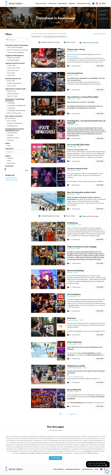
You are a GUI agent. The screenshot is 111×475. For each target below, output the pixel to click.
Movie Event (71, 318)
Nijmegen (31, 453)
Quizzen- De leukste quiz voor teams (17, 50)
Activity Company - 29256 (74, 344)
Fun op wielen (11, 73)
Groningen (38, 453)
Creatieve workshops (13, 93)
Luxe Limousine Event (75, 73)
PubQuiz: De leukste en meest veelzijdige (81, 247)
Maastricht (23, 453)
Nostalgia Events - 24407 (74, 146)
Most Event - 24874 (72, 391)
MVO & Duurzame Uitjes (14, 113)
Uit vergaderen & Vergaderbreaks (16, 105)
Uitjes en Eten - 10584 (73, 248)
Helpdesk (72, 3)
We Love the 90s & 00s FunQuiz (78, 144)
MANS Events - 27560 (73, 194)
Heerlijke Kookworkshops (14, 83)
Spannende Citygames (13, 60)
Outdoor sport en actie (13, 68)
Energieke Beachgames (13, 57)
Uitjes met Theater (12, 96)
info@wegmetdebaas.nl (73, 469)
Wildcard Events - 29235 (74, 99)
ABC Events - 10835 (72, 75)
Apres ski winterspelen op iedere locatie (81, 192)
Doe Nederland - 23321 (73, 296)
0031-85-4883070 (59, 469)
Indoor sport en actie (13, 70)
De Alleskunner (72, 223)
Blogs (96, 469)
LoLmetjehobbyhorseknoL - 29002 (77, 368)
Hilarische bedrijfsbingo (75, 270)
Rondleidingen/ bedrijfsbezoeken (16, 110)
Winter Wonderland (74, 342)
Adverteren (52, 3)
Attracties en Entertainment (15, 123)
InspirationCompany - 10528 (75, 320)
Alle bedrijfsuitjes (87, 469)
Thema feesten (11, 118)
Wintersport (10, 140)
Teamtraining (11, 108)
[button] (49, 58)
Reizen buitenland (12, 132)
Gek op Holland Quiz (74, 390)
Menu (104, 3)
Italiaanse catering (72, 56)
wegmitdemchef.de (11, 180)
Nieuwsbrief (62, 3)
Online (9, 145)
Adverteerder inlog (83, 3)
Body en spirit (11, 80)
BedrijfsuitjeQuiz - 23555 (74, 225)
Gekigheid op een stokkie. (76, 366)
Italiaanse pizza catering (76, 49)
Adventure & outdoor (13, 138)
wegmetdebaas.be (11, 178)
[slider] (5, 169)
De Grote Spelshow (74, 294)
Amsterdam (87, 451)
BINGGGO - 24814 (72, 272)
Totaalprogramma (12, 126)
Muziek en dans (11, 91)
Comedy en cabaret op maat (77, 168)
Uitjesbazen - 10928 (72, 125)
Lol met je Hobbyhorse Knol (75, 377)
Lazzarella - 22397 (72, 51)
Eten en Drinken (11, 121)
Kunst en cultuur (11, 86)
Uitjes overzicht (41, 3)
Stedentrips (10, 135)
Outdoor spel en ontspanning (15, 52)
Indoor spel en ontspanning (14, 47)
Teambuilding (11, 103)
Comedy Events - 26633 (74, 170)
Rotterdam (46, 453)
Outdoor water (11, 65)
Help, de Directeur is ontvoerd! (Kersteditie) (82, 97)
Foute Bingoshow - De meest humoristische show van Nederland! (86, 122)
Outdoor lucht (11, 75)
